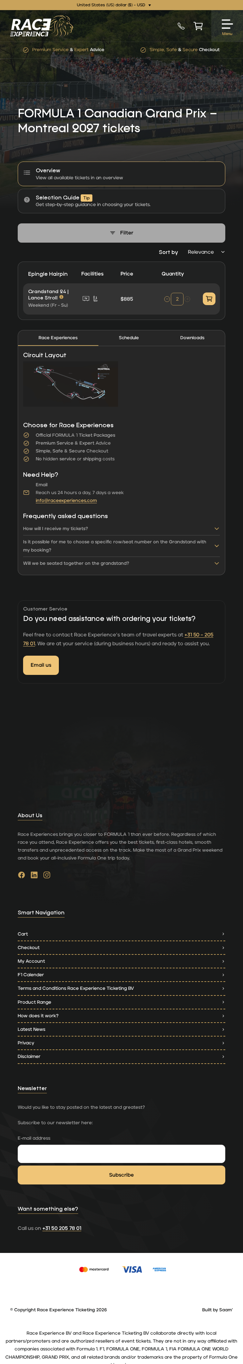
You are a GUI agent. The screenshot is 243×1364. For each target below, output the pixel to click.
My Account (31, 961)
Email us (41, 665)
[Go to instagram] (47, 876)
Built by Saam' (217, 1310)
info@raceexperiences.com (66, 500)
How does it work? (38, 1015)
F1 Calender (31, 974)
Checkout (29, 947)
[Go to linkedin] (34, 876)
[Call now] (181, 26)
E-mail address (34, 1138)
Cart (23, 934)
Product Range (34, 1002)
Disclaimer (29, 1056)
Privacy (26, 1043)
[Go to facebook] (21, 876)
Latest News (31, 1029)
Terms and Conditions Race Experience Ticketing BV (76, 988)
